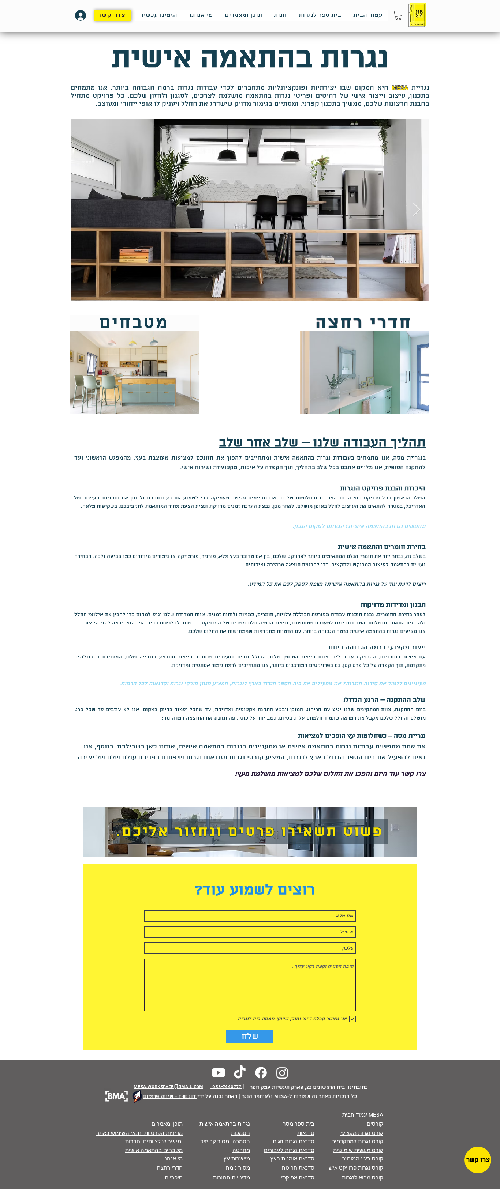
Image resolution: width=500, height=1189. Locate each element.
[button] (398, 15)
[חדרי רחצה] (134, 372)
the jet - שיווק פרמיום (170, 1097)
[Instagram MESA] (282, 1072)
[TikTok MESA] (239, 1072)
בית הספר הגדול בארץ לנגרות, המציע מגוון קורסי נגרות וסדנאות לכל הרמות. (210, 683)
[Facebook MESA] (261, 1072)
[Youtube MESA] (218, 1072)
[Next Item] (417, 210)
